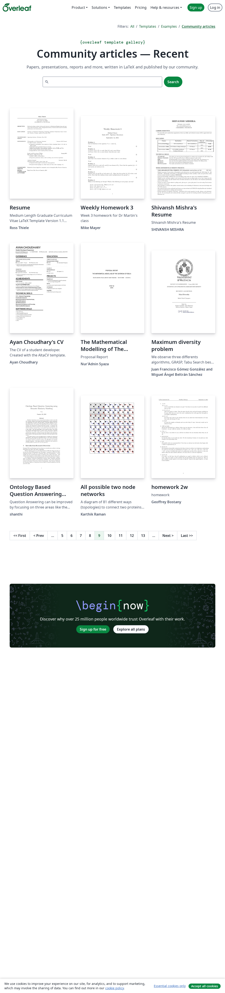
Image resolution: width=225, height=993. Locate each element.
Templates (147, 26)
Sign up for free (93, 629)
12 (132, 535)
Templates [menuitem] (122, 7)
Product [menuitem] (78, 7)
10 (109, 535)
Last (187, 535)
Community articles (198, 26)
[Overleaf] (17, 7)
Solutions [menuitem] (99, 7)
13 (143, 535)
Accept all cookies (204, 986)
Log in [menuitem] (215, 7)
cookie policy (114, 988)
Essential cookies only (170, 986)
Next (168, 535)
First (19, 535)
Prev (38, 535)
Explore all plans (131, 629)
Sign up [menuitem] (196, 7)
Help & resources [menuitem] (165, 7)
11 (121, 535)
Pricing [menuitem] (141, 7)
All (132, 26)
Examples (169, 26)
